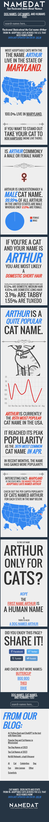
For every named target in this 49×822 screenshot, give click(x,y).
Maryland (33, 114)
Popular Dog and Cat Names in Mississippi (20, 741)
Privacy (25, 808)
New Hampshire (13, 138)
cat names (24, 14)
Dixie (23, 687)
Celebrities (24, 763)
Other (31, 768)
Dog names (10, 14)
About (36, 808)
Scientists (12, 772)
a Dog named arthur (24, 623)
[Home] (24, 806)
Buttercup (23, 673)
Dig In (38, 37)
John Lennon (20, 768)
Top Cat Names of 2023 (17, 752)
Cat (14, 763)
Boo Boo (23, 678)
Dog (34, 763)
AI (9, 763)
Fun (9, 768)
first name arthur (22, 603)
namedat (17, 808)
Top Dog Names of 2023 (17, 747)
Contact (31, 808)
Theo (23, 683)
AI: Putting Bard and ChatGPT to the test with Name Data (24, 734)
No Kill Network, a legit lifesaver (21, 756)
